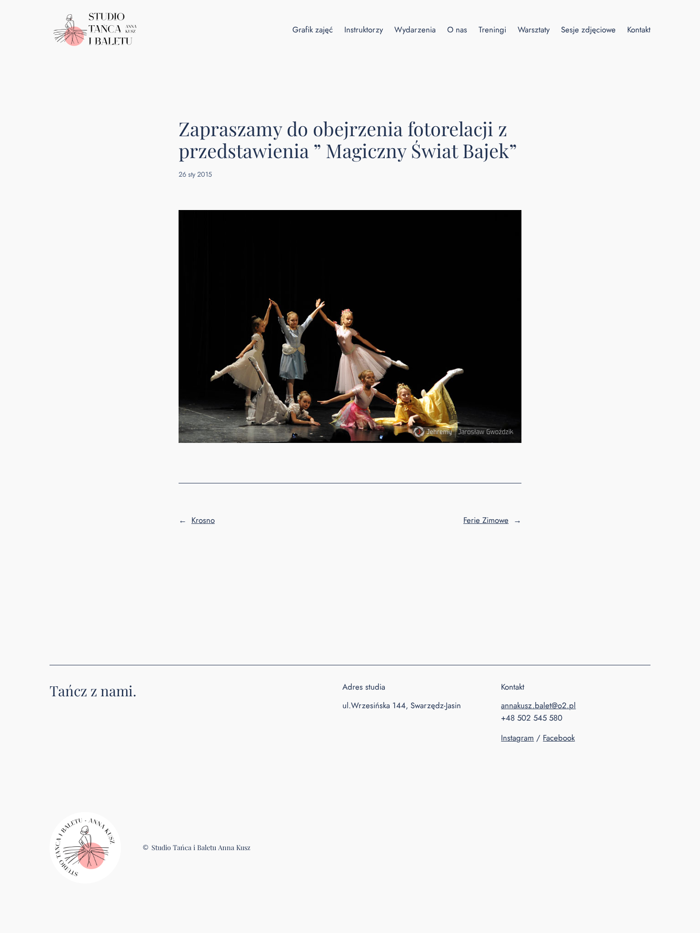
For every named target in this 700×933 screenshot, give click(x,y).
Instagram (517, 737)
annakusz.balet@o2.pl (538, 705)
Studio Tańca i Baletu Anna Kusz (200, 847)
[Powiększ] (108, 824)
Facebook (559, 737)
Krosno (203, 520)
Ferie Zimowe (486, 520)
